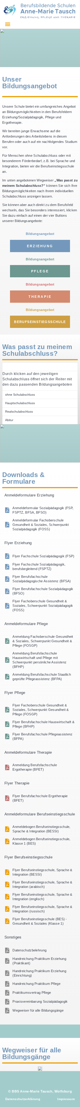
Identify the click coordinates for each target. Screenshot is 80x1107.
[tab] (40, 366)
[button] (8, 24)
